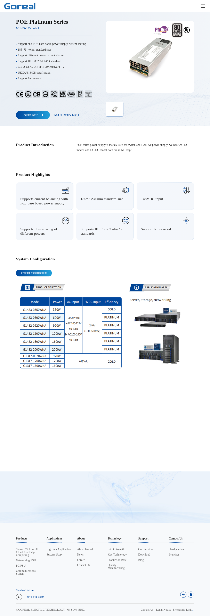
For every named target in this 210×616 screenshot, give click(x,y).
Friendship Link (182, 609)
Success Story (55, 554)
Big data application (59, 549)
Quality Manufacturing (116, 567)
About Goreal (85, 549)
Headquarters (176, 549)
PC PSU (21, 565)
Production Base (117, 560)
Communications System (25, 572)
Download (144, 554)
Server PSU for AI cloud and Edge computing (27, 552)
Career (81, 560)
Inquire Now (30, 115)
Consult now (174, 497)
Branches (174, 554)
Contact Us (83, 565)
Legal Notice (163, 609)
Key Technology (117, 554)
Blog (141, 560)
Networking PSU (26, 560)
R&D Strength (116, 549)
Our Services (145, 549)
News (80, 554)
